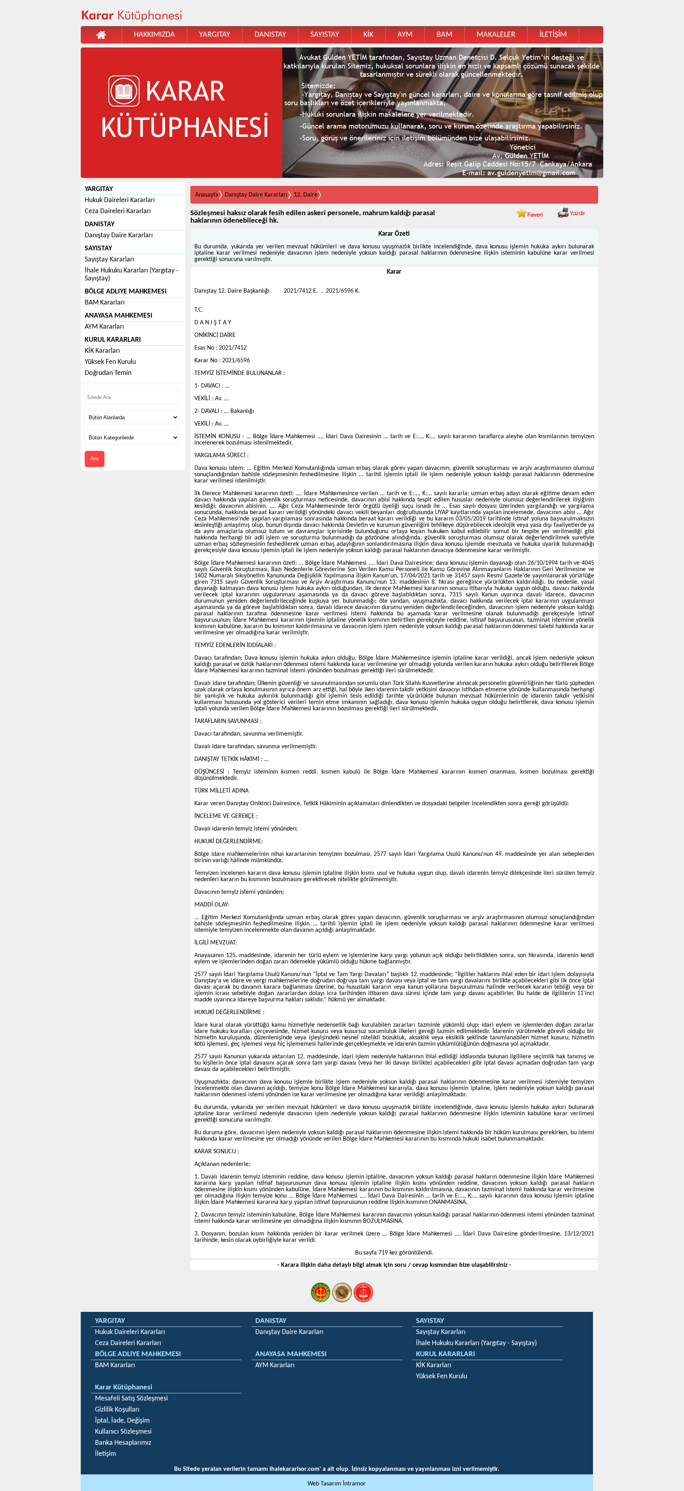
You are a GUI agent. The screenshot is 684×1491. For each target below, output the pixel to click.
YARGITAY (214, 35)
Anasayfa (206, 195)
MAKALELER (496, 35)
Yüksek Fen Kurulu (110, 362)
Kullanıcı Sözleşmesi (123, 1432)
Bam (444, 35)
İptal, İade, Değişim (122, 1421)
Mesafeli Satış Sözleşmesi (131, 1398)
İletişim (105, 1454)
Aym (404, 35)
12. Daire (305, 195)
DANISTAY (270, 35)
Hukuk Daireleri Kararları (120, 200)
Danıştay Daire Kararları (119, 235)
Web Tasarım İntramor (337, 1484)
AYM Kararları (104, 327)
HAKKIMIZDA (154, 35)
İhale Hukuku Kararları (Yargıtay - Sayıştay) (132, 274)
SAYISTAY (324, 35)
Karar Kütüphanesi (123, 1387)
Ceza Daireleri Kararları (118, 211)
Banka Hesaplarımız (123, 1443)
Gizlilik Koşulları (117, 1409)
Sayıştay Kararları (109, 259)
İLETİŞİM (553, 35)
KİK (368, 35)
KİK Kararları (102, 351)
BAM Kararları (105, 303)
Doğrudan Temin (108, 373)
